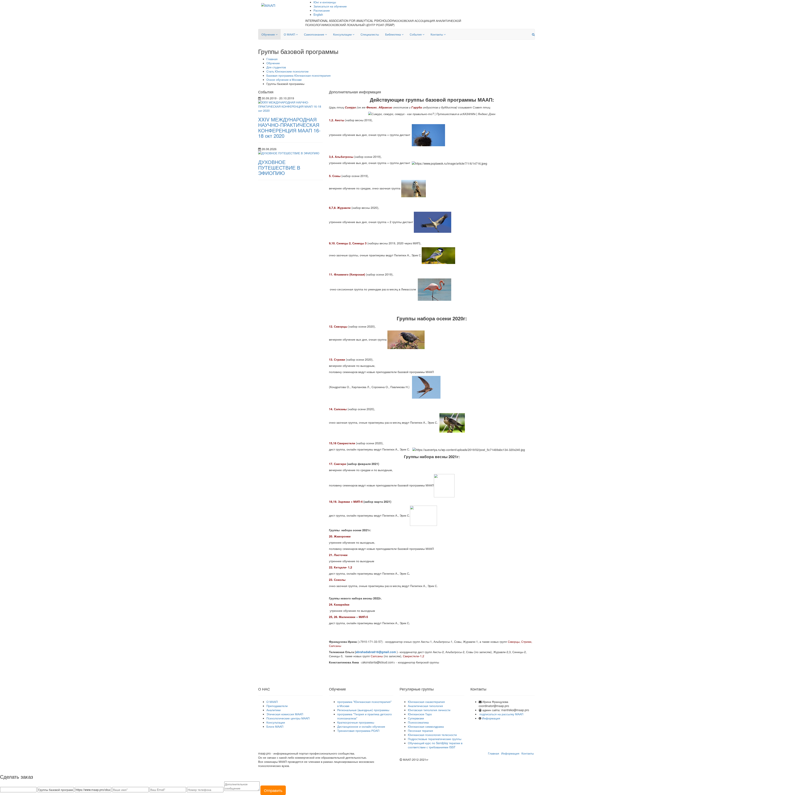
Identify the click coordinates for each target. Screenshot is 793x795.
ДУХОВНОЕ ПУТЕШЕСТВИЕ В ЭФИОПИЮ (279, 167)
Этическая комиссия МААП (284, 714)
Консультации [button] (343, 34)
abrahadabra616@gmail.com (376, 652)
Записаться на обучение (330, 6)
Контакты (527, 753)
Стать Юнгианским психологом (287, 71)
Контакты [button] (437, 34)
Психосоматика (418, 722)
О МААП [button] (290, 34)
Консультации (275, 722)
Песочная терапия (420, 730)
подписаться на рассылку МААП (501, 714)
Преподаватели (277, 706)
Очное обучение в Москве (284, 79)
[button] (533, 34)
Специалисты (370, 34)
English (318, 14)
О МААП (272, 702)
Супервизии (416, 718)
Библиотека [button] (393, 34)
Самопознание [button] (314, 34)
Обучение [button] (268, 34)
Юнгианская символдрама (426, 726)
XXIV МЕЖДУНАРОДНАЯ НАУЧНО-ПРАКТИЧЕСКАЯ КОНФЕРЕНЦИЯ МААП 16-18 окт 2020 (289, 127)
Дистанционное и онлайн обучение (361, 726)
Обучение (273, 63)
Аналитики (273, 710)
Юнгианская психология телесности (432, 735)
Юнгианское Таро (420, 714)
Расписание (321, 10)
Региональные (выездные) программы (363, 710)
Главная (272, 59)
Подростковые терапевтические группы (434, 739)
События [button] (416, 34)
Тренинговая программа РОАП (358, 730)
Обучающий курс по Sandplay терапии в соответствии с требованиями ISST (435, 745)
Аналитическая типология (425, 706)
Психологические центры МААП (288, 718)
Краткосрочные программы (355, 722)
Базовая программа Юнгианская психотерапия (298, 75)
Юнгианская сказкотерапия (426, 702)
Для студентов (276, 67)
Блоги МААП (274, 726)
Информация (491, 718)
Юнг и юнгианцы (324, 2)
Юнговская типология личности (429, 710)
